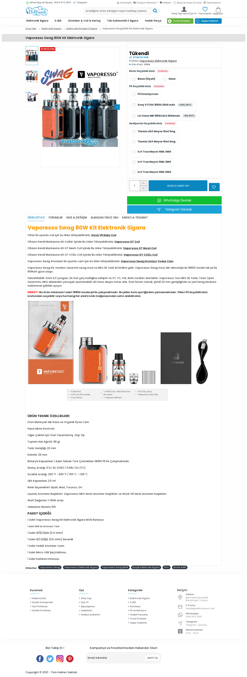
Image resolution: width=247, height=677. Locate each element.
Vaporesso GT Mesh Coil (139, 248)
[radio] (143, 79)
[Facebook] (39, 658)
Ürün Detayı (36, 217)
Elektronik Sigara (51, 28)
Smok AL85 (179, 567)
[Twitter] (49, 658)
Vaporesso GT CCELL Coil (140, 255)
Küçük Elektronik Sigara (146, 567)
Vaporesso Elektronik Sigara (158, 61)
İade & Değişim (76, 217)
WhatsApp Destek (177, 200)
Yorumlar (55, 217)
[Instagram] (59, 658)
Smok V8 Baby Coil (103, 235)
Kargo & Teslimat (135, 217)
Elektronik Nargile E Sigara (81, 28)
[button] (42, 107)
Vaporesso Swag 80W (115, 567)
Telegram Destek (178, 209)
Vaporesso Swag (50, 567)
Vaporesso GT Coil (127, 241)
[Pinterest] (69, 658)
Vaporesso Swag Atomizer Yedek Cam (147, 261)
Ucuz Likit (30, 28)
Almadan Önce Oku (104, 217)
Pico (166, 567)
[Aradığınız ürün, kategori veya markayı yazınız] (155, 11)
